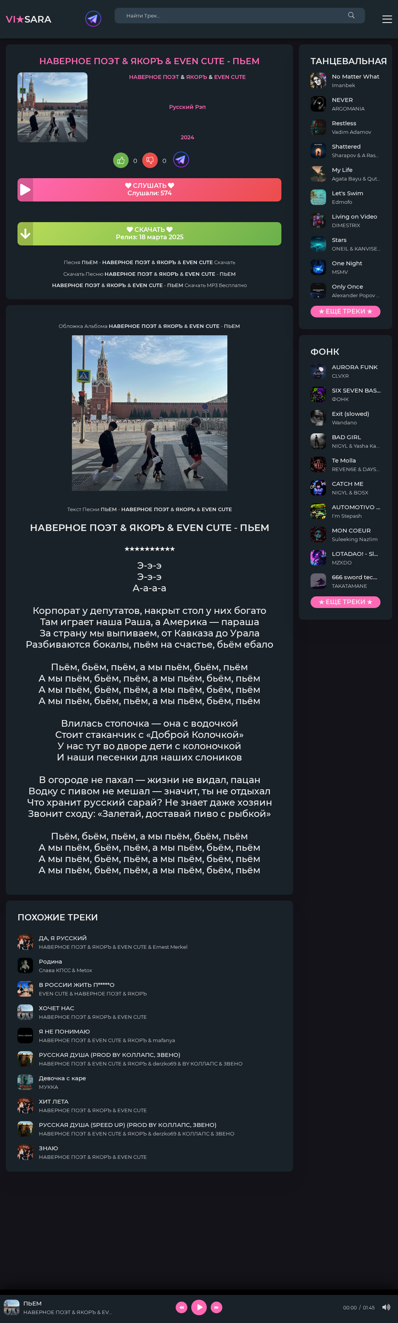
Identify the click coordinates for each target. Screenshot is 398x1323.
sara (28, 19)
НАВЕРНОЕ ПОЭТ (154, 77)
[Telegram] (93, 19)
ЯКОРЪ (196, 77)
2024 (187, 137)
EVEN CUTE (230, 77)
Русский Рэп (187, 106)
